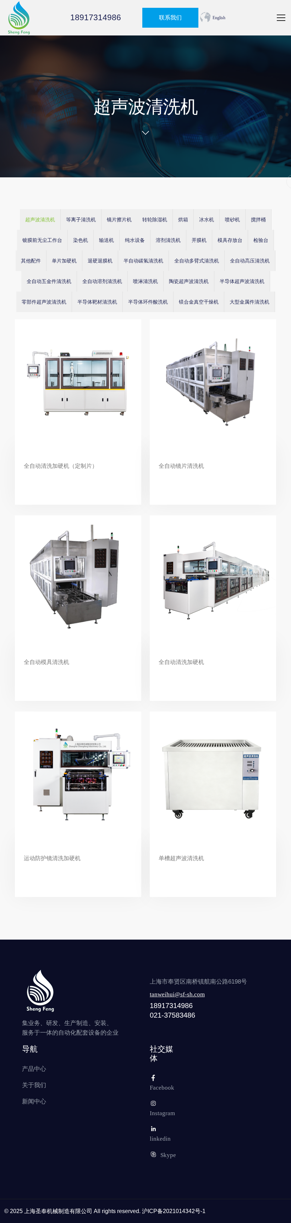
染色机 (80, 240)
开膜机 (199, 240)
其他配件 (31, 261)
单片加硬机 (64, 261)
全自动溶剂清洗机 (102, 281)
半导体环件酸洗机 (148, 302)
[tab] (40, 219)
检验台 (260, 240)
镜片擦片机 (119, 219)
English (219, 17)
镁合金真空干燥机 (199, 302)
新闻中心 (34, 1101)
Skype (168, 1155)
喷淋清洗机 (145, 281)
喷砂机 (232, 219)
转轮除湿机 (154, 219)
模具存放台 (230, 240)
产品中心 (34, 1069)
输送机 (106, 240)
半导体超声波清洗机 (242, 281)
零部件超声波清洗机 (44, 302)
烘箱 (183, 219)
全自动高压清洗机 (250, 261)
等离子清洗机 (81, 219)
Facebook (162, 1087)
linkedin (160, 1138)
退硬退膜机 (100, 261)
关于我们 (34, 1085)
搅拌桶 (258, 219)
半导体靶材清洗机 (97, 302)
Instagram (162, 1113)
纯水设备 (135, 240)
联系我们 (170, 18)
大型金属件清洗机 (249, 302)
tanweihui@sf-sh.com (177, 994)
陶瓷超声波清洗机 (189, 281)
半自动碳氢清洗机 (143, 261)
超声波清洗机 (40, 219)
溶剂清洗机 (168, 240)
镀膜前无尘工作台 (42, 240)
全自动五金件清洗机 (49, 281)
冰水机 (206, 219)
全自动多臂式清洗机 (196, 261)
